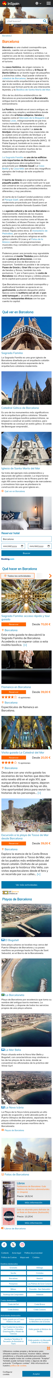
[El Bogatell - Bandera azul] (26, 920)
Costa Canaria (40, 1309)
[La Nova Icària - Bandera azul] (26, 1087)
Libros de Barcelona (15, 1228)
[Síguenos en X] (13, 1245)
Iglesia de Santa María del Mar (20, 468)
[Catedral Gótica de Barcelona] (26, 388)
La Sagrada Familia (12, 157)
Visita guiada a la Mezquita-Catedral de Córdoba (39, 1341)
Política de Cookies (9, 1257)
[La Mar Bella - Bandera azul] (26, 1030)
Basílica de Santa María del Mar (33, 89)
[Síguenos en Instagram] (22, 1245)
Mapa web (24, 1257)
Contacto (5, 1253)
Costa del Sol (13, 1304)
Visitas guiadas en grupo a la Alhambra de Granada (40, 1320)
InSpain (13, 3)
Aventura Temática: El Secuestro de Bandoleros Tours (13, 1341)
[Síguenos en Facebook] (4, 1245)
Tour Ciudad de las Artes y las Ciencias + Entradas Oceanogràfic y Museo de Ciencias (13, 1330)
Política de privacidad (33, 1253)
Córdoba (39, 1273)
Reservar (14, 624)
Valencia (39, 1294)
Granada (13, 1268)
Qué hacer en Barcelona (19, 569)
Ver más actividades (26, 884)
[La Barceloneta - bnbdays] (26, 975)
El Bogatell (12, 940)
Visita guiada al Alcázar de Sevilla (39, 1330)
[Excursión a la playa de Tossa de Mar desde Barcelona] (26, 815)
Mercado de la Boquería (32, 117)
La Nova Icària (14, 1107)
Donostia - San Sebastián (39, 1289)
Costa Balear (13, 1309)
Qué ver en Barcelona (17, 312)
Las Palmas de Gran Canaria (40, 1284)
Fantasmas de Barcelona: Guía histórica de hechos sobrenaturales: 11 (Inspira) (33, 1189)
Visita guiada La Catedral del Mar (22, 752)
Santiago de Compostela (13, 1294)
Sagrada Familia (12, 353)
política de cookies (18, 1365)
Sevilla (13, 1273)
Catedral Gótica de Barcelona (20, 408)
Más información (33, 1202)
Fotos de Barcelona (17, 1174)
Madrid (40, 1278)
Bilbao (13, 1289)
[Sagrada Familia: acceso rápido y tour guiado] (26, 596)
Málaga (39, 1268)
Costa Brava (39, 1304)
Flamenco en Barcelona (16, 687)
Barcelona (6, 36)
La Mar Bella (13, 1050)
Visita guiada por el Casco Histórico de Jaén (13, 1320)
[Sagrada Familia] (26, 333)
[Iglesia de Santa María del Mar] (26, 448)
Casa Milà (19, 168)
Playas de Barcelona (17, 899)
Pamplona (13, 1284)
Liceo (13, 120)
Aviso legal (16, 1253)
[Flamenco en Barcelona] (26, 667)
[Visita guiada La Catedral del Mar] (26, 732)
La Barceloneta (14, 995)
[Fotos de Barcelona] (26, 1154)
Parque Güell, (12, 199)
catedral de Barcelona (14, 78)
